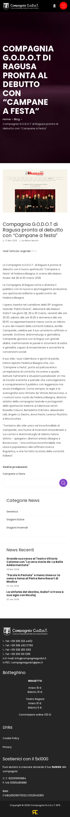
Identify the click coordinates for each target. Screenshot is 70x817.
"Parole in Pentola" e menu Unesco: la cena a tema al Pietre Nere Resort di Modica (33, 578)
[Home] (21, 6)
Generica (12, 511)
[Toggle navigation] (63, 6)
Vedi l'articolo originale (17, 251)
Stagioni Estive (15, 519)
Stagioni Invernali (17, 527)
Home (7, 119)
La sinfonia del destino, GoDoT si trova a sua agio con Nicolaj (35, 593)
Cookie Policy (11, 738)
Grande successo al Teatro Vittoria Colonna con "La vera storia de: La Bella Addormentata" (34, 562)
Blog (17, 119)
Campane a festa (14, 474)
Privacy (7, 747)
